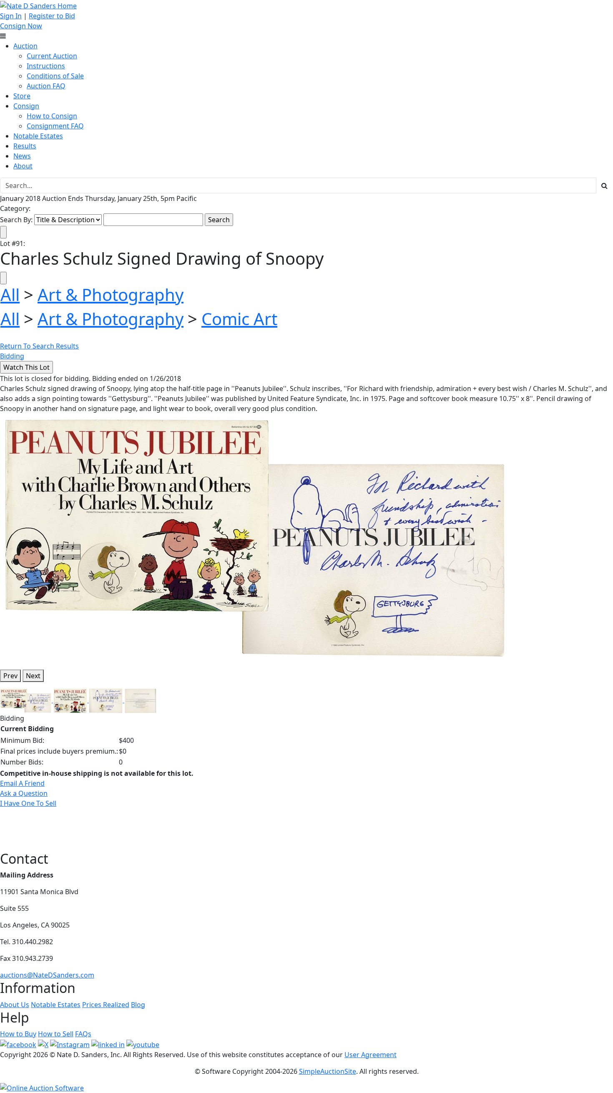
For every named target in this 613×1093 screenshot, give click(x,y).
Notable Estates (38, 135)
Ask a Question (24, 793)
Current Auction (52, 55)
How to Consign (52, 115)
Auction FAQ (46, 85)
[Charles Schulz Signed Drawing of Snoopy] (256, 537)
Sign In (11, 15)
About (23, 165)
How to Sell (55, 1033)
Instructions (46, 65)
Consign (26, 105)
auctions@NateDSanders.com (47, 975)
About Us (14, 1004)
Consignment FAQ (55, 125)
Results (24, 145)
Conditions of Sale (55, 75)
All (10, 294)
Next (33, 675)
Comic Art (239, 318)
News (22, 155)
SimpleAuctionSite (327, 1071)
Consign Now (21, 25)
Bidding (12, 356)
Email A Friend (22, 783)
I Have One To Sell (28, 803)
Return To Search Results (39, 346)
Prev (10, 675)
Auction (25, 45)
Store (21, 95)
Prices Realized (105, 1004)
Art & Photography (110, 294)
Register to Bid (52, 15)
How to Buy (18, 1033)
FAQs (83, 1033)
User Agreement (370, 1054)
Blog (138, 1004)
